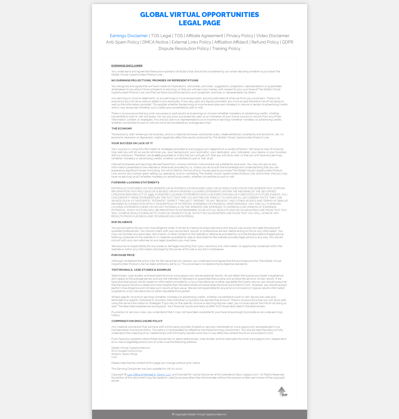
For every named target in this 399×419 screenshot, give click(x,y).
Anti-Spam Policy (122, 42)
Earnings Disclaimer (129, 35)
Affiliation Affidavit (231, 42)
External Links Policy (191, 42)
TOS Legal (161, 35)
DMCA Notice (155, 42)
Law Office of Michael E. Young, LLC (149, 374)
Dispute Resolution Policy (184, 48)
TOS (178, 35)
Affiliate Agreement (204, 35)
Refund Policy (265, 42)
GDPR (287, 42)
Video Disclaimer (272, 35)
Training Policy (226, 48)
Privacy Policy (239, 35)
